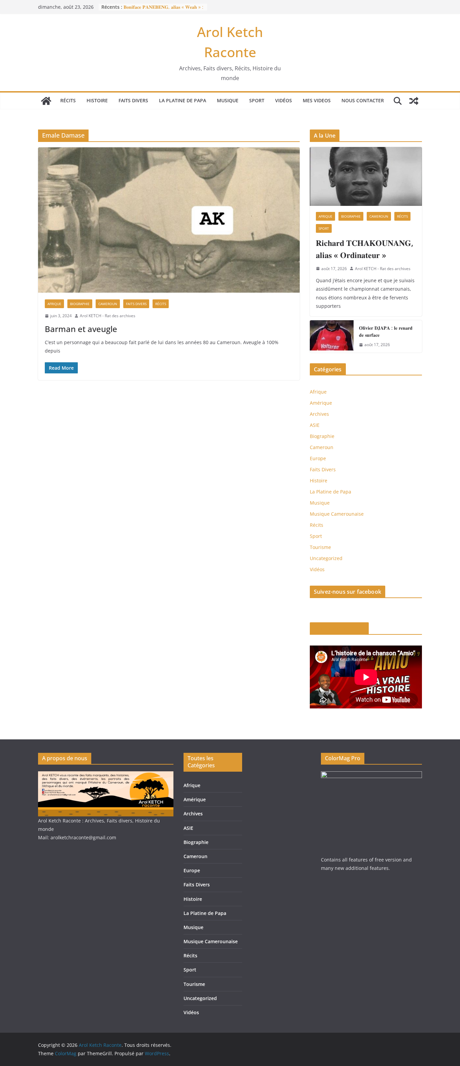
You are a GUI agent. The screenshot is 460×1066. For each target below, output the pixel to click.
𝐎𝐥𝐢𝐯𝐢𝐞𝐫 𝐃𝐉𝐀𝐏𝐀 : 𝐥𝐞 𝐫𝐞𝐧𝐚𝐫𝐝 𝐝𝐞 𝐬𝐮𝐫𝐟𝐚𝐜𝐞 (386, 331)
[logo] (105, 775)
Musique (227, 100)
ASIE (315, 425)
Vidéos (283, 100)
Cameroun (107, 303)
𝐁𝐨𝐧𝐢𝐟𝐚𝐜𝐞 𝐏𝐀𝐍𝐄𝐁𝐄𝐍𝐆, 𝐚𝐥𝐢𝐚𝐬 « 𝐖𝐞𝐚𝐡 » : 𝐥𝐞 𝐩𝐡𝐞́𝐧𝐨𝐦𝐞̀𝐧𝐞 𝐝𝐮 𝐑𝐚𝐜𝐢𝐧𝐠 (163, 10)
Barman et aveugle (81, 328)
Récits (68, 100)
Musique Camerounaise (337, 514)
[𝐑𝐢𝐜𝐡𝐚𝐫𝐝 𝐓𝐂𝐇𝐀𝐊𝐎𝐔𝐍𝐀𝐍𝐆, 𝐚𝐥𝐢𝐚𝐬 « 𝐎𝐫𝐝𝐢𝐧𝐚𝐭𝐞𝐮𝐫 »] (366, 176)
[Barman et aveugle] (169, 220)
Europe (318, 458)
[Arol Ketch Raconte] (46, 101)
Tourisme (320, 547)
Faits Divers (133, 100)
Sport (256, 100)
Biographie (80, 303)
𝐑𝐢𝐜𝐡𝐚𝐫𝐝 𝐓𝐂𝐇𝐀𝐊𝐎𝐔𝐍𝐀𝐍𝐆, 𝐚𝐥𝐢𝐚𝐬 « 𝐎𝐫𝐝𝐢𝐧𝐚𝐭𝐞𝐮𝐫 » (364, 248)
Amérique (321, 403)
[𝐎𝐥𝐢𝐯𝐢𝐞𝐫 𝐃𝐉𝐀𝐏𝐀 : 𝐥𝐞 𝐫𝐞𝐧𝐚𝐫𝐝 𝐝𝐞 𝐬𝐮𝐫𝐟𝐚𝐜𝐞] (332, 336)
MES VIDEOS (317, 100)
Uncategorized (326, 558)
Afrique (54, 303)
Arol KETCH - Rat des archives (107, 316)
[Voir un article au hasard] (414, 101)
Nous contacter (362, 100)
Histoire (97, 100)
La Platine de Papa (182, 100)
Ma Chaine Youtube (339, 628)
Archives (319, 414)
